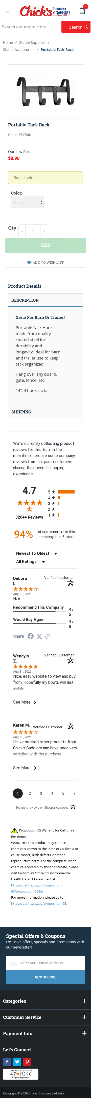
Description (25, 300)
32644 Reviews (30, 517)
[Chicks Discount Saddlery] (45, 10)
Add (45, 245)
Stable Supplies (32, 42)
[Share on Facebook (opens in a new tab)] (31, 636)
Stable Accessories (18, 49)
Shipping (21, 412)
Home (8, 42)
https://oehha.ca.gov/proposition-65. (39, 903)
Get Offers (45, 977)
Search (79, 27)
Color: (16, 193)
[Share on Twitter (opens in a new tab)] (39, 636)
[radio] (63, 492)
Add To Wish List (48, 262)
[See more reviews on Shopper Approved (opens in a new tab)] (47, 636)
